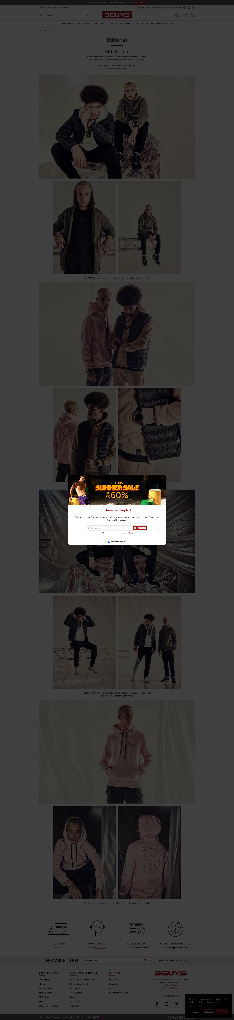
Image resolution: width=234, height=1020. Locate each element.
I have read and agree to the (118, 533)
